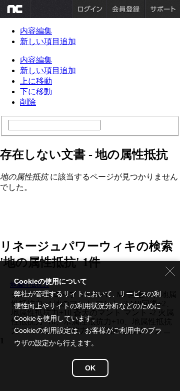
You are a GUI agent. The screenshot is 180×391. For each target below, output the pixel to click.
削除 (28, 102)
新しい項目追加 (48, 41)
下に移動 (36, 91)
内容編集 (36, 31)
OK (90, 368)
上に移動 (36, 81)
